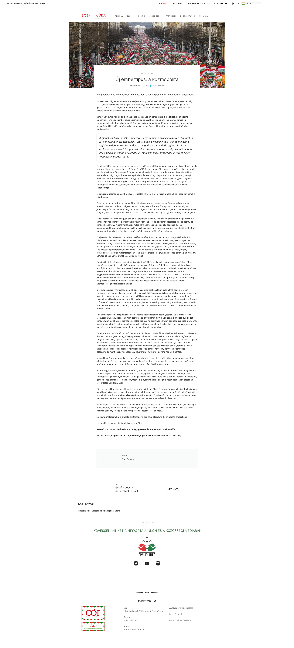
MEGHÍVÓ (173, 489)
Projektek (154, 16)
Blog (129, 16)
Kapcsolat (178, 3)
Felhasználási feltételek (180, 620)
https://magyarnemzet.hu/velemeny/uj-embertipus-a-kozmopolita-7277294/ (142, 435)
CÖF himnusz (163, 3)
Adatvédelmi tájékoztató (181, 608)
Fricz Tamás (158, 85)
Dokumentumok (187, 16)
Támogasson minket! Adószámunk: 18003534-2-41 (25, 3)
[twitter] (238, 3)
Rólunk (141, 16)
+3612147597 (130, 620)
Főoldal (119, 16)
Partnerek (171, 16)
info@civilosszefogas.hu (135, 629)
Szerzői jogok (175, 614)
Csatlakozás (220, 3)
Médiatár (203, 16)
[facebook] (233, 3)
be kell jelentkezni (111, 511)
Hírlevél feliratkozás (199, 3)
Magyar (248, 3)
